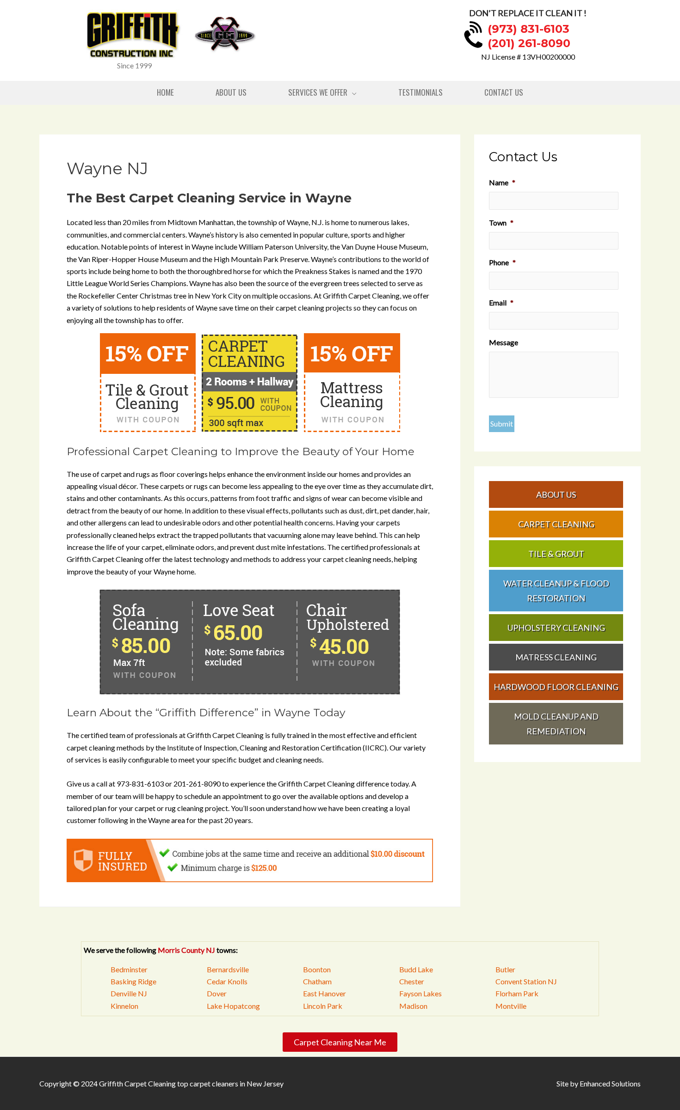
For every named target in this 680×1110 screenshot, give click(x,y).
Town (501, 222)
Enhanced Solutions (610, 1083)
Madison (413, 1005)
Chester (411, 981)
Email (501, 302)
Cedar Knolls (227, 981)
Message (503, 342)
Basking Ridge (133, 981)
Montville (510, 1005)
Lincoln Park (322, 1005)
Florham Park (516, 993)
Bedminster (129, 969)
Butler (505, 969)
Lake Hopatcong (233, 1005)
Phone (502, 262)
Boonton (317, 969)
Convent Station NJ (526, 981)
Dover (217, 993)
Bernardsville (228, 969)
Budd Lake (416, 969)
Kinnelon (124, 1005)
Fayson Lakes (420, 993)
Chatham (317, 981)
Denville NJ (129, 993)
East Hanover (324, 993)
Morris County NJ (186, 949)
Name (502, 182)
